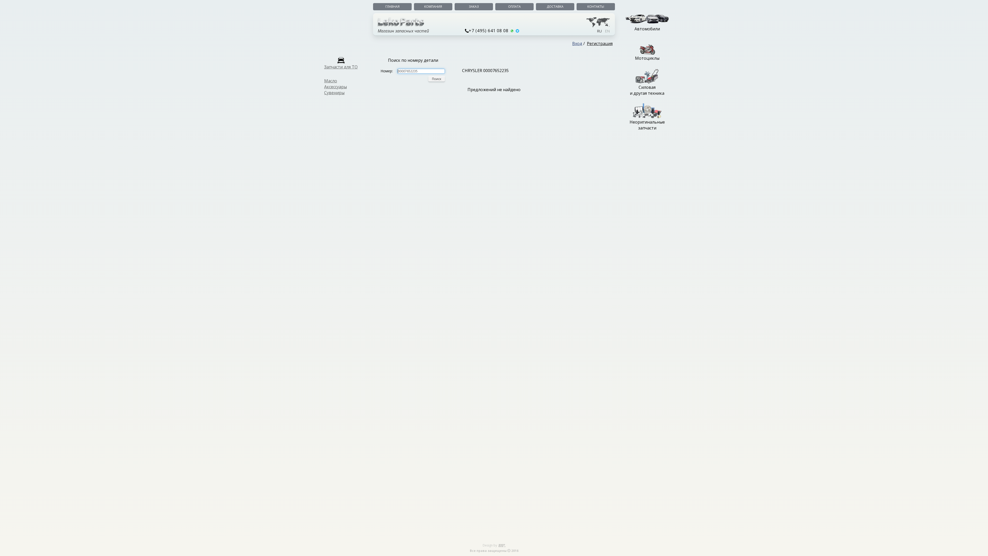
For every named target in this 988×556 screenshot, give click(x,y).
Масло (330, 81)
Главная (392, 6)
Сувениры (334, 92)
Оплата (514, 6)
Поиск (436, 79)
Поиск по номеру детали (413, 60)
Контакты (595, 6)
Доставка (555, 6)
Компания (433, 6)
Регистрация (600, 43)
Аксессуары (335, 87)
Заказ (474, 6)
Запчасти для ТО (341, 67)
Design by (490, 545)
